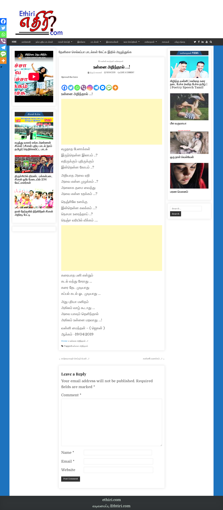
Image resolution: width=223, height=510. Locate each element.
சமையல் (165, 41)
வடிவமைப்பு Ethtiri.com (111, 506)
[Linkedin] (203, 42)
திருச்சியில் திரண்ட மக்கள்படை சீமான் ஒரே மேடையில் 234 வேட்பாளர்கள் (34, 179)
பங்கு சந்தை (180, 41)
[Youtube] (207, 42)
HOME (14, 41)
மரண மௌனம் (179, 191)
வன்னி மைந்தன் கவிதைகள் (112, 61)
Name (67, 453)
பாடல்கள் (95, 41)
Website (68, 470)
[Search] (211, 42)
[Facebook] (198, 42)
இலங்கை (81, 41)
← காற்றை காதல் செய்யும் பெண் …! (74, 358)
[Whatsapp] (77, 85)
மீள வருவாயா (178, 123)
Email (67, 461)
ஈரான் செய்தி (64, 41)
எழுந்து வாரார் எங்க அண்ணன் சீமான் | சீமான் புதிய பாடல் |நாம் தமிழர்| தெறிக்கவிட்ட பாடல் (33, 146)
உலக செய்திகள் (130, 41)
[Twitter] (195, 42)
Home (64, 341)
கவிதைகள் (149, 41)
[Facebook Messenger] (102, 85)
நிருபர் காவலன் (96, 72)
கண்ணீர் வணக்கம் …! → (154, 358)
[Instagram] (90, 85)
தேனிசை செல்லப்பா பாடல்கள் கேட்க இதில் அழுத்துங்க (95, 52)
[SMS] (109, 85)
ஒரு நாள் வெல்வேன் (182, 157)
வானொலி (26, 41)
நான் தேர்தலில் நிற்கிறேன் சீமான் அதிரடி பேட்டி (34, 213)
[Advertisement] (111, 122)
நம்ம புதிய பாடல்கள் (44, 41)
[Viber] (83, 85)
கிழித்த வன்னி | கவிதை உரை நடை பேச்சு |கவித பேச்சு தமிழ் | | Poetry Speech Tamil (188, 84)
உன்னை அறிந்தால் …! (111, 67)
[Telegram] (96, 85)
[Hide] (1, 67)
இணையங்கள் (112, 41)
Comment (71, 395)
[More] (115, 85)
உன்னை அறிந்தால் (80, 346)
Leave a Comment (127, 72)
